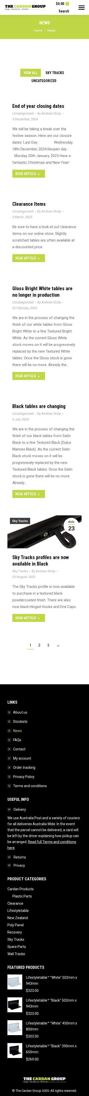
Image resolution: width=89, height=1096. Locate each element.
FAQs (17, 740)
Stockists (20, 722)
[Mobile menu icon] (81, 7)
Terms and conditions (30, 786)
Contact (19, 749)
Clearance (15, 903)
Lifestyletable (18, 911)
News (17, 731)
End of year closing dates (38, 106)
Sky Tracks (54, 73)
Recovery (14, 932)
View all (30, 73)
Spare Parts (16, 947)
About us (20, 712)
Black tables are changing (39, 406)
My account (22, 758)
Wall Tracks (16, 954)
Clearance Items (29, 204)
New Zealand (17, 918)
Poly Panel (15, 925)
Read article (25, 174)
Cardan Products (20, 889)
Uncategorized (43, 81)
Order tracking (24, 768)
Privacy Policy (23, 777)
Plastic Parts (22, 896)
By (49, 113)
